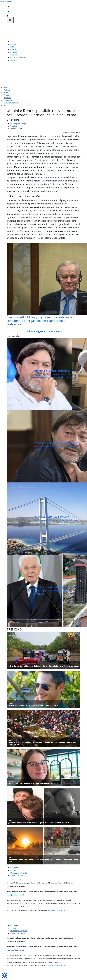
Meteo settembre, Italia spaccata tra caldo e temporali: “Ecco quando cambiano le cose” (43, 861)
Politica (13, 44)
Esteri (12, 47)
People (10, 820)
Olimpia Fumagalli (20, 123)
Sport (12, 60)
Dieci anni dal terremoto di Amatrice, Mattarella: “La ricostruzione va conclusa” (56, 590)
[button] (4, 975)
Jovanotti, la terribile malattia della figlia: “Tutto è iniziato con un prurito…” (40, 823)
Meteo (10, 857)
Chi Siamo (14, 867)
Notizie (10, 664)
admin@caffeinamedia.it (15, 895)
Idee (12, 41)
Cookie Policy (21, 880)
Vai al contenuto (6, 1)
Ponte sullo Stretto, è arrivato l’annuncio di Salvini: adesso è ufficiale (56, 518)
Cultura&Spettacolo (18, 57)
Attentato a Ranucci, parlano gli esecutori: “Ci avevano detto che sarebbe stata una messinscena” (53, 374)
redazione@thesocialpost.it (56, 910)
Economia (14, 55)
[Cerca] (7, 16)
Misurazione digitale (18, 873)
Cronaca (13, 49)
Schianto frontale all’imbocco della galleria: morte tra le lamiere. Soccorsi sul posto (43, 666)
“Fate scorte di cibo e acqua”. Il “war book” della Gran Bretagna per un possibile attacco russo (42, 743)
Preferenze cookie (17, 875)
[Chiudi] (10, 20)
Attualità (13, 52)
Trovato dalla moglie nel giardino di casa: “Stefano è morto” (33, 705)
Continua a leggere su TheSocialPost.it (43, 331)
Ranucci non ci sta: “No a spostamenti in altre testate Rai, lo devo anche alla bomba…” (56, 446)
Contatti (13, 870)
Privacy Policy (11, 880)
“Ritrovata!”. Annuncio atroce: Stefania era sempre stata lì (33, 783)
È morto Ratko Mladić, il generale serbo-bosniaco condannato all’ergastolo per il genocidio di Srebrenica (40, 320)
